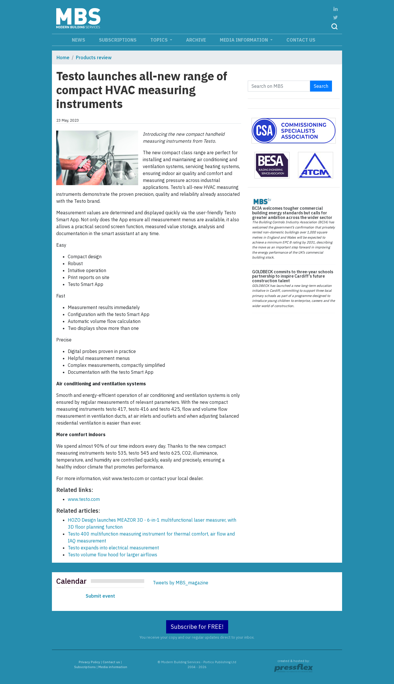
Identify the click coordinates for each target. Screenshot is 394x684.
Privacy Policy (89, 662)
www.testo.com (84, 499)
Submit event (100, 596)
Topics (159, 40)
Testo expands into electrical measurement (113, 548)
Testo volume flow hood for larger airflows (112, 554)
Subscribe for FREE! (197, 627)
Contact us (300, 40)
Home (63, 57)
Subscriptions (117, 40)
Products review (94, 57)
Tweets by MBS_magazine (180, 583)
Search (321, 86)
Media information (244, 40)
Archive (196, 40)
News (78, 40)
